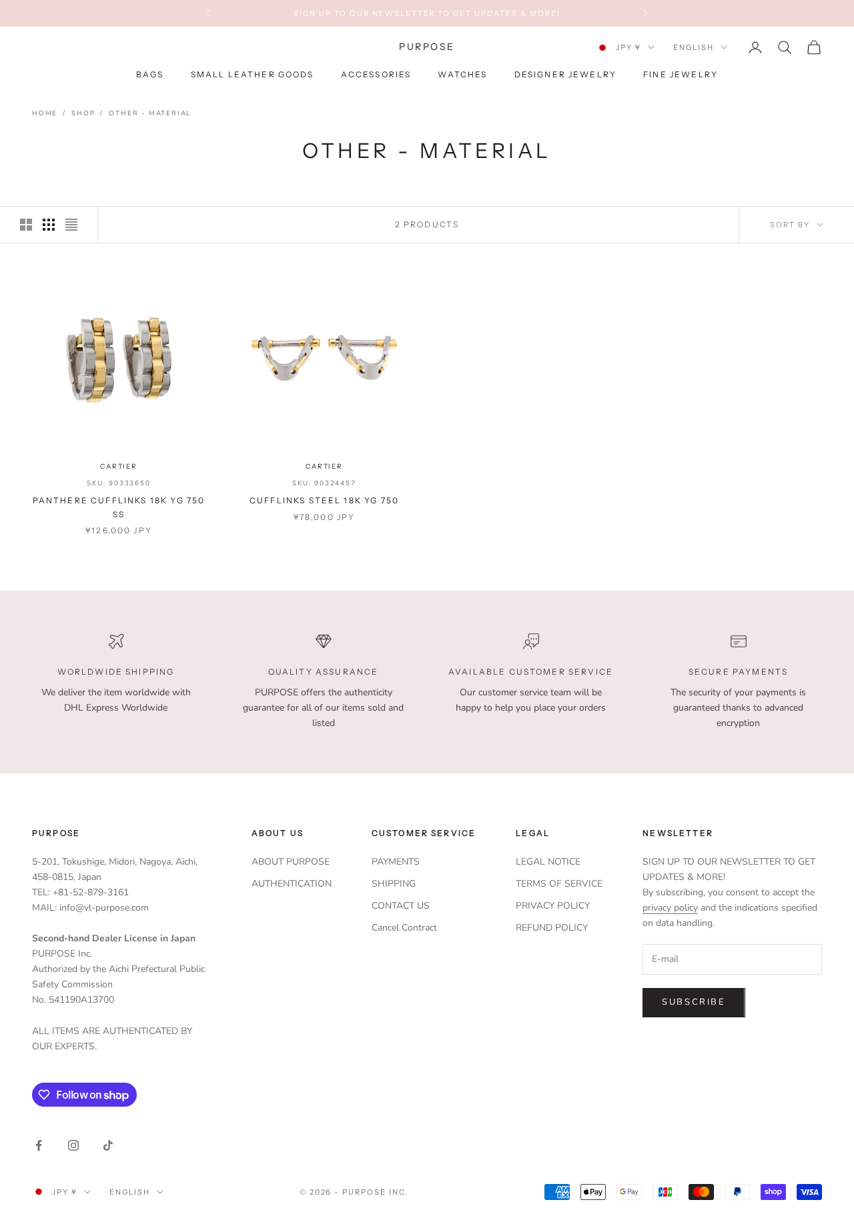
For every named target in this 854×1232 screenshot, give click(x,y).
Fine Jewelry (680, 75)
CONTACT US (401, 905)
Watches (462, 75)
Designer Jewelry (565, 75)
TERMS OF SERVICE (559, 883)
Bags (150, 75)
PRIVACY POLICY (553, 905)
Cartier (118, 466)
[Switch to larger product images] (26, 225)
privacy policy (670, 907)
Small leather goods (252, 75)
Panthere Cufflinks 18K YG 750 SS (119, 507)
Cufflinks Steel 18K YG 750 (324, 500)
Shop (83, 113)
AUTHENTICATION (292, 883)
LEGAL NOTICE (548, 861)
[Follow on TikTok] (108, 1145)
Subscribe (693, 1002)
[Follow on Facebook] (38, 1145)
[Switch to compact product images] (71, 225)
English (693, 47)
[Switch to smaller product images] (49, 225)
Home (44, 113)
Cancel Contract (404, 927)
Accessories (376, 75)
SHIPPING (394, 883)
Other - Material (150, 113)
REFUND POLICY (552, 927)
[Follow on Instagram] (73, 1145)
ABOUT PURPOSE (291, 861)
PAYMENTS (396, 861)
